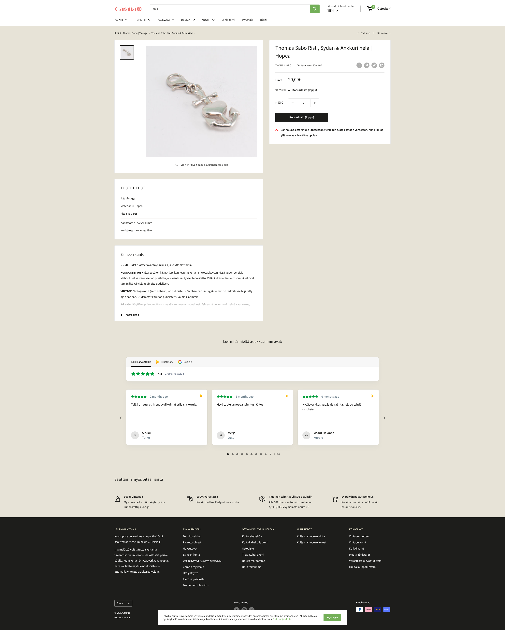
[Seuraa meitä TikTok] (251, 610)
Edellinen (365, 33)
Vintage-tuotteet (359, 536)
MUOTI (206, 20)
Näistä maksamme (253, 561)
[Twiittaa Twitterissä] (374, 65)
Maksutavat (190, 549)
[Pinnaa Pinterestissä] (366, 65)
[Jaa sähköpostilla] (381, 65)
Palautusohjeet (192, 542)
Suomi (120, 603)
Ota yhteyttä (190, 573)
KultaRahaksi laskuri (254, 542)
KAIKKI (118, 20)
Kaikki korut (356, 549)
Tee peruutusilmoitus (196, 585)
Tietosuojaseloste (193, 579)
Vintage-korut (357, 542)
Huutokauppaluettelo (362, 567)
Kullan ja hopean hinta (311, 536)
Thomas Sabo (283, 65)
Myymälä (247, 20)
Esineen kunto (191, 555)
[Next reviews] (384, 418)
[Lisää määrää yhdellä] (314, 103)
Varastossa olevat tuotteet (365, 561)
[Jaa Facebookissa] (359, 65)
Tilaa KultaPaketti (253, 555)
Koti (116, 33)
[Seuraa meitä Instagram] (244, 610)
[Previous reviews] (120, 418)
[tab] (227, 454)
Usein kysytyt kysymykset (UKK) (202, 561)
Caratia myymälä (193, 567)
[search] (230, 9)
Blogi (263, 20)
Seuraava (382, 33)
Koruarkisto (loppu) (301, 117)
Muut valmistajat (359, 555)
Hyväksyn (332, 617)
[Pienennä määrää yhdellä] (292, 103)
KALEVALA (163, 20)
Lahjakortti (228, 20)
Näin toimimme (251, 567)
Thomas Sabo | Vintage (135, 33)
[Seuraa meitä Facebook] (236, 610)
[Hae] (315, 9)
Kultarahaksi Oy (252, 536)
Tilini (331, 10)
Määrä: (279, 103)
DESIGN (186, 20)
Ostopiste (248, 549)
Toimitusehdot (192, 536)
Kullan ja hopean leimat (311, 542)
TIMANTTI (140, 20)
